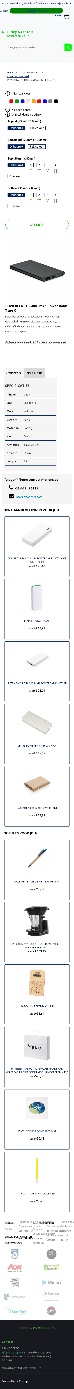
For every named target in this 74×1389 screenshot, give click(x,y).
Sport (50, 1221)
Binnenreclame (54, 1235)
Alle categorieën (43, 1223)
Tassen (64, 1240)
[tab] (14, 373)
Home (10, 73)
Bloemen (10, 1223)
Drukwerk (66, 1230)
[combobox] (33, 47)
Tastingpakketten (56, 1230)
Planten (9, 1229)
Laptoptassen (26, 1230)
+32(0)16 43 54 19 (19, 32)
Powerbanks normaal (18, 76)
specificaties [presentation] (13, 373)
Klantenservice (15, 35)
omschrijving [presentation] (34, 373)
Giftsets (51, 1240)
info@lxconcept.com (29, 497)
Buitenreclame (54, 1226)
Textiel (64, 1235)
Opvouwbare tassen (29, 1226)
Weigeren (69, 11)
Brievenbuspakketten (44, 1233)
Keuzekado (26, 1238)
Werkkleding (67, 1221)
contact (35, 1327)
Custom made (13, 1242)
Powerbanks (33, 73)
